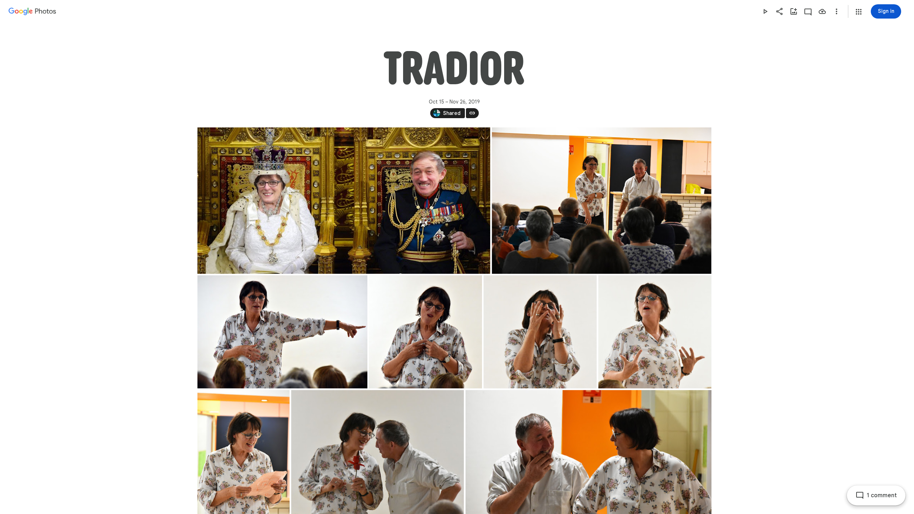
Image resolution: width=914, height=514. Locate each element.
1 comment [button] (882, 495)
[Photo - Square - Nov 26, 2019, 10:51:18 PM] (425, 331)
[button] (859, 12)
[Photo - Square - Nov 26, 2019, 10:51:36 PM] (654, 331)
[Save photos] (822, 11)
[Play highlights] (765, 11)
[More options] (836, 11)
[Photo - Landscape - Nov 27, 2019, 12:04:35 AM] (601, 200)
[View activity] (808, 11)
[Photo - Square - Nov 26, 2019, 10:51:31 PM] (540, 331)
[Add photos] (794, 11)
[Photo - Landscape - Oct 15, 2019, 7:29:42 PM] (343, 200)
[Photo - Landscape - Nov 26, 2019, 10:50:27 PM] (282, 331)
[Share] (779, 11)
